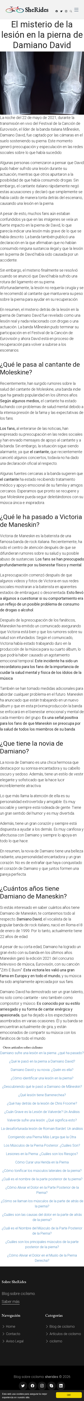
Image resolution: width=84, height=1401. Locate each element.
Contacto (12, 1334)
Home (10, 1326)
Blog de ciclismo (62, 1326)
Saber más (11, 1301)
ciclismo (55, 1341)
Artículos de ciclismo (65, 1334)
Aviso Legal (14, 1341)
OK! (69, 1394)
